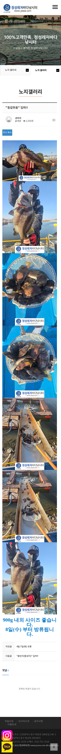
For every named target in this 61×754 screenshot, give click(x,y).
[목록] (54, 120)
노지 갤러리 (10, 70)
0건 (19, 121)
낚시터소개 (23, 721)
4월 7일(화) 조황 (24, 646)
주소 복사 (7, 132)
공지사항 (38, 721)
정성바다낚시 (22, 8)
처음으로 (9, 721)
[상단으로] (54, 747)
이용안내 (12, 724)
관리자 (18, 118)
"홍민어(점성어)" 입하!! (27, 656)
